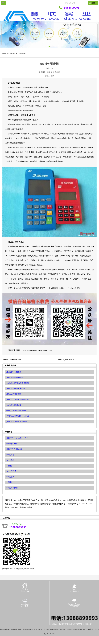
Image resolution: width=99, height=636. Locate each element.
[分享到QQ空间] (7, 613)
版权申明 (17, 629)
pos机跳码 (10, 477)
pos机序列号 (11, 471)
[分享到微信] (16, 613)
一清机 (9, 482)
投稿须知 (31, 629)
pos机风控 (10, 460)
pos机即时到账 (12, 488)
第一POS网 (13, 53)
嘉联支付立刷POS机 (14, 449)
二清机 (9, 466)
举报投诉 (3, 629)
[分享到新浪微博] (12, 613)
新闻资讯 (22, 53)
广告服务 (24, 629)
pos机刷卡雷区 (70, 360)
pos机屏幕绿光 (15, 360)
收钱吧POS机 (11, 444)
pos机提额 (10, 455)
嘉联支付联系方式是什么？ (17, 438)
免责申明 (10, 629)
